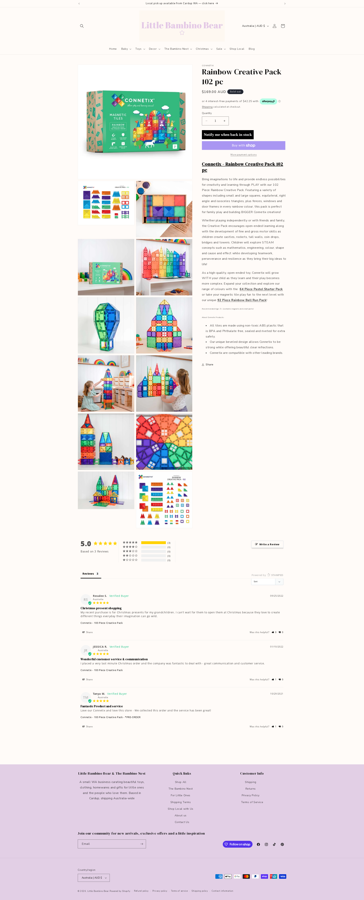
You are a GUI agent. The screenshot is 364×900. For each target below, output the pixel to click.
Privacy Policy (251, 795)
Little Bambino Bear (98, 891)
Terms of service (179, 891)
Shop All (180, 782)
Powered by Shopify (120, 891)
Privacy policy (159, 891)
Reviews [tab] (88, 573)
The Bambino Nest (180, 789)
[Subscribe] (141, 843)
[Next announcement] (285, 3)
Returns (251, 789)
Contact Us (182, 822)
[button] (82, 26)
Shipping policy (199, 891)
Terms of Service (252, 802)
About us (181, 815)
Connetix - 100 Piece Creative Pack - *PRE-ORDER (110, 717)
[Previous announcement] (79, 3)
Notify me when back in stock (228, 134)
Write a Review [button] (269, 544)
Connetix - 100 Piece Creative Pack (102, 623)
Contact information (222, 891)
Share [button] (209, 364)
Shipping (207, 106)
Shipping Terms (180, 802)
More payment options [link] (244, 154)
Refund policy (141, 891)
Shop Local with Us (180, 809)
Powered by (267, 575)
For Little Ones (180, 795)
